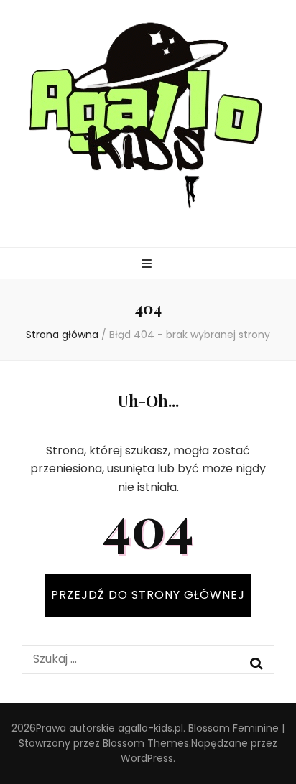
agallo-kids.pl (150, 728)
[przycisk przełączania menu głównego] (148, 264)
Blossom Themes (146, 743)
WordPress (147, 758)
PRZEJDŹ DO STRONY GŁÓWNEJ (148, 595)
